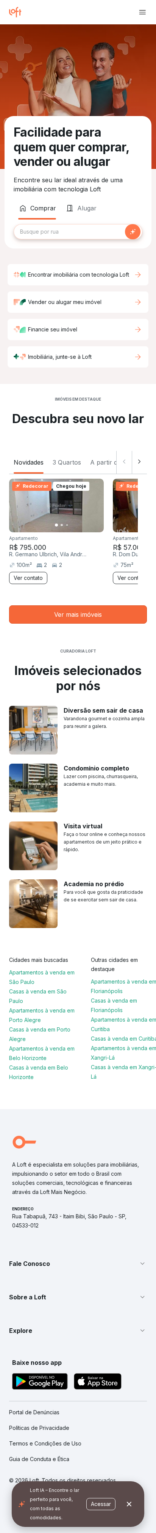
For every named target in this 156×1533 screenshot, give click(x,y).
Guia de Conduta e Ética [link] (39, 1459)
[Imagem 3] (67, 525)
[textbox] (78, 231)
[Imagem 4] (72, 525)
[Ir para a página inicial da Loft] (18, 12)
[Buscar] (132, 231)
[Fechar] (129, 1504)
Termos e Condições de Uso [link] (45, 1443)
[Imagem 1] (56, 525)
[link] (78, 614)
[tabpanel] (78, 231)
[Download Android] (40, 1382)
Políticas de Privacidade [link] (39, 1428)
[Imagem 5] (77, 525)
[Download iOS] (98, 1382)
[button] (78, 1263)
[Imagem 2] (62, 525)
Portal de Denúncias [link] (34, 1412)
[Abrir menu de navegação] (142, 12)
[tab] (37, 208)
